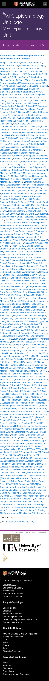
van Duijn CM (33, 435)
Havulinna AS (28, 132)
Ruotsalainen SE (22, 205)
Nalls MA (15, 374)
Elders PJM (21, 292)
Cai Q (31, 95)
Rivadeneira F (19, 496)
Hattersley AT (6, 315)
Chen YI (34, 275)
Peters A (6, 388)
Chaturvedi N (23, 275)
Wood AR (17, 513)
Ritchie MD (36, 400)
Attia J (29, 257)
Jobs (5, 648)
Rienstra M (16, 400)
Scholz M (22, 208)
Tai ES (7, 499)
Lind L (5, 356)
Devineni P (5, 112)
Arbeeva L (23, 86)
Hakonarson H (17, 313)
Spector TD (35, 420)
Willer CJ (4, 510)
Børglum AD (33, 266)
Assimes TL (20, 507)
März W (40, 362)
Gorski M (15, 129)
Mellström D (18, 368)
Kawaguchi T (30, 156)
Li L (35, 353)
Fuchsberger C (37, 121)
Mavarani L (42, 173)
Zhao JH (13, 249)
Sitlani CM (31, 211)
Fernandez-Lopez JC (30, 118)
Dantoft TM (33, 283)
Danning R (22, 106)
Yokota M (27, 452)
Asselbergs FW (7, 257)
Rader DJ (4, 394)
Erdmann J (20, 295)
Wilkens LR (25, 446)
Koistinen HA (17, 342)
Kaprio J (16, 333)
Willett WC (5, 449)
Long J (10, 167)
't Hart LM (38, 423)
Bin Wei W (16, 237)
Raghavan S (6, 68)
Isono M (3, 147)
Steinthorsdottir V (8, 217)
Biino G (3, 263)
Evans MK (30, 295)
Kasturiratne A (6, 156)
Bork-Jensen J (34, 89)
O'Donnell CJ (6, 496)
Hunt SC (24, 321)
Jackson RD (5, 327)
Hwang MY (25, 144)
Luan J (31, 167)
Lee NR (12, 353)
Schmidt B (31, 408)
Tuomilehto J (39, 429)
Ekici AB (6, 115)
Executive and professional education (20, 619)
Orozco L (33, 379)
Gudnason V (38, 310)
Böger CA (37, 263)
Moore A (4, 80)
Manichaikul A (6, 173)
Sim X (21, 80)
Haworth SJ (41, 132)
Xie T (20, 243)
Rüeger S (13, 80)
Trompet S (34, 225)
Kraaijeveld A (40, 345)
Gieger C (4, 304)
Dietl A (14, 112)
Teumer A (16, 222)
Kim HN (17, 158)
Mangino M (42, 170)
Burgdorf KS (5, 95)
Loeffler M (33, 356)
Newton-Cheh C (18, 377)
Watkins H (32, 443)
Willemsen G (37, 446)
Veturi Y (3, 234)
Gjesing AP (35, 127)
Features (7, 665)
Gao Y (16, 124)
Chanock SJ (10, 275)
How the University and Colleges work (20, 634)
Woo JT (33, 449)
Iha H (33, 144)
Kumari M (22, 347)
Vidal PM (21, 362)
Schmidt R (5, 411)
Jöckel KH (36, 327)
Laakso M (42, 347)
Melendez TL (28, 176)
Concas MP (25, 103)
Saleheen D (22, 406)
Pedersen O (5, 385)
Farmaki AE (5, 118)
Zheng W (17, 455)
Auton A (30, 507)
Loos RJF (17, 502)
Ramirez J (37, 199)
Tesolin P (7, 222)
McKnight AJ (40, 365)
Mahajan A (19, 170)
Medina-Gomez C (22, 77)
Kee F (2, 336)
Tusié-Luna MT (7, 432)
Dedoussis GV (24, 289)
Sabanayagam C (8, 406)
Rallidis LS (37, 394)
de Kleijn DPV (39, 286)
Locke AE (14, 510)
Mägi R (32, 359)
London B (43, 356)
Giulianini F (24, 127)
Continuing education (12, 616)
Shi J (4, 211)
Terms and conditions (12, 596)
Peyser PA (16, 388)
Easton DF (10, 292)
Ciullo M (32, 278)
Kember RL (42, 156)
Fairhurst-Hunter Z (33, 115)
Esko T (11, 507)
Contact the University (13, 588)
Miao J (16, 68)
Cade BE (16, 95)
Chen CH (25, 100)
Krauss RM (12, 347)
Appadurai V (11, 86)
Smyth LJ (33, 214)
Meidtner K (16, 176)
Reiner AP (28, 397)
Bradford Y (17, 92)
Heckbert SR (31, 315)
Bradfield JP (5, 92)
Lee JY (36, 161)
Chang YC (15, 100)
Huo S (16, 144)
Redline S (8, 397)
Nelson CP (26, 185)
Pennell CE (17, 385)
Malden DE (7, 77)
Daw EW (32, 106)
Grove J (24, 129)
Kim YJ (25, 158)
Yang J (40, 243)
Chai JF (31, 97)
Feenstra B (5, 298)
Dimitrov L (34, 112)
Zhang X (4, 249)
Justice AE (39, 499)
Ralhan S (26, 394)
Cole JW (41, 278)
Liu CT (25, 356)
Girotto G (13, 304)
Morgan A (29, 182)
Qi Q (39, 391)
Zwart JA (19, 458)
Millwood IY (27, 179)
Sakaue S (13, 65)
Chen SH (37, 71)
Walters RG (18, 504)
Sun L (19, 217)
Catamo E (22, 97)
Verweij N (42, 231)
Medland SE (5, 368)
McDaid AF (5, 176)
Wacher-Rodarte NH (19, 440)
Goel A (44, 127)
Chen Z (42, 275)
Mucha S (39, 182)
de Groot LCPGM (12, 286)
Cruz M (25, 281)
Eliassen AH (34, 292)
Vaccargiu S (8, 228)
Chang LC (5, 100)
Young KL (41, 504)
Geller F (30, 124)
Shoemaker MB (31, 414)
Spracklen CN (19, 71)
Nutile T (22, 190)
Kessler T (10, 336)
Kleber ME (34, 158)
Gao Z (23, 124)
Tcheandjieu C (31, 220)
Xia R (14, 243)
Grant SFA (7, 310)
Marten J (18, 173)
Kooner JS (42, 342)
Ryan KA (35, 205)
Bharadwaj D (40, 260)
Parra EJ (29, 382)
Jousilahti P (9, 330)
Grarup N (17, 310)
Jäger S (24, 147)
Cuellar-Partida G (8, 106)
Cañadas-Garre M (8, 97)
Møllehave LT (18, 182)
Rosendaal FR (11, 403)
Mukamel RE (6, 71)
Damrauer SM (20, 283)
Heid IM (15, 493)
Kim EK (17, 339)
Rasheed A (5, 202)
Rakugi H (27, 199)
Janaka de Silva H (8, 289)
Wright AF (42, 449)
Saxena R (12, 208)
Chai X (39, 97)
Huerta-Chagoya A (30, 141)
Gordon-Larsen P (31, 307)
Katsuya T (18, 156)
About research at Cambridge (16, 674)
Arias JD (24, 68)
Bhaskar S (34, 86)
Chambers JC (31, 272)
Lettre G (32, 510)
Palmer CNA (18, 382)
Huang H (7, 141)
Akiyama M (5, 83)
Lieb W (41, 353)
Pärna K (6, 193)
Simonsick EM (6, 417)
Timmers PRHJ (22, 225)
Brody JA (38, 92)
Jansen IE (33, 147)
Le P (23, 161)
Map (5, 639)
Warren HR (5, 237)
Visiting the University (13, 637)
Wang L (30, 234)
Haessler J (5, 132)
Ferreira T (4, 74)
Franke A (7, 301)
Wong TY (25, 449)
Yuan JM (37, 452)
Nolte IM (20, 188)
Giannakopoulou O (9, 127)
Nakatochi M (14, 185)
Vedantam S (14, 63)
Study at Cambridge (13, 602)
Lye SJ (13, 359)
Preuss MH (37, 196)
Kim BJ (10, 339)
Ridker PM (5, 400)
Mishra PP (38, 179)
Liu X (43, 164)
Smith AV (14, 214)
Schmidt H (41, 408)
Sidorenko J (36, 63)
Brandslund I (31, 269)
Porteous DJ (27, 388)
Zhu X (25, 455)
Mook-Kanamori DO (19, 371)
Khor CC (30, 336)
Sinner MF (4, 420)
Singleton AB (38, 417)
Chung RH (5, 103)
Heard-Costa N (12, 135)
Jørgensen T (38, 150)
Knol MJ (44, 158)
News (5, 642)
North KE (38, 502)
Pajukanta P (5, 382)
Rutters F (40, 403)
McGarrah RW (17, 365)
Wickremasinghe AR (31, 237)
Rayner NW (26, 202)
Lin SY (31, 164)
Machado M (36, 77)
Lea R (29, 161)
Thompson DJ (39, 222)
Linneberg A (15, 356)
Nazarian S (26, 374)
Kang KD (6, 333)
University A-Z (9, 585)
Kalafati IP (4, 153)
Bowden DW (18, 269)
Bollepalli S (5, 89)
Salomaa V (34, 406)
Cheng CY (5, 278)
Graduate (7, 611)
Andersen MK (38, 83)
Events (6, 645)
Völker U (23, 438)
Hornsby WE (32, 138)
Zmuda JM (34, 455)
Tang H (12, 426)
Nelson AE (37, 374)
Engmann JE (17, 115)
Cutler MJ (8, 283)
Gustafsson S (42, 129)
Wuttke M (6, 243)
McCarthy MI (25, 493)
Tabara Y (4, 426)
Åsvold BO (20, 257)
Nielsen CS (32, 377)
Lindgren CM (6, 502)
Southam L (43, 214)
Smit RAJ (4, 214)
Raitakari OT (15, 394)
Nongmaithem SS (33, 188)
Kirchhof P (35, 339)
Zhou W (29, 249)
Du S (2, 292)
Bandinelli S (5, 260)
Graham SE (34, 68)
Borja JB (44, 266)
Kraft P (3, 347)
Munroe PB (5, 374)
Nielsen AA (9, 188)
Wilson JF (15, 449)
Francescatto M (7, 121)
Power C (4, 391)
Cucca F (34, 281)
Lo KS (3, 167)
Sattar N (21, 408)
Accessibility (8, 591)
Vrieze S (29, 80)
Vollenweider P (35, 438)
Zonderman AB (7, 458)
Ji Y (24, 74)
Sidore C (21, 211)
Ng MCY (36, 493)
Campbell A (40, 95)
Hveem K (33, 321)
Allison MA (16, 83)
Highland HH (16, 74)
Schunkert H (28, 411)
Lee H (5, 353)
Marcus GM (10, 362)
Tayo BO (19, 220)
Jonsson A (27, 150)
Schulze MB (16, 411)
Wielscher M (5, 240)
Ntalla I (15, 190)
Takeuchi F (28, 217)
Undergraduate (10, 608)
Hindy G (34, 135)
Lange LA (4, 350)
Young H (6, 246)
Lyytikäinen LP (6, 170)
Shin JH (12, 211)
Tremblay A (18, 429)
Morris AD (34, 371)
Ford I (35, 298)
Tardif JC (21, 426)
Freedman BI (29, 301)
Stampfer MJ (6, 423)
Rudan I (31, 403)
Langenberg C (16, 350)
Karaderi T (32, 74)
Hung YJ (8, 144)
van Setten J (21, 231)
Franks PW (17, 301)
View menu (4, 4)
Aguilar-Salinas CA (9, 254)
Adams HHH (35, 252)
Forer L (44, 118)
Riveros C (37, 202)
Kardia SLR (26, 333)
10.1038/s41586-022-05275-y (19, 522)
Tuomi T (28, 429)
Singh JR (26, 417)
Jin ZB (28, 327)
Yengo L (4, 63)
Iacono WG (7, 324)
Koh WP (6, 342)
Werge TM (5, 446)
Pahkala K (43, 379)
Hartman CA (40, 313)
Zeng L (30, 246)
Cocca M (15, 103)
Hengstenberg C (7, 318)
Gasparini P (41, 301)
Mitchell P (4, 371)
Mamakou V (30, 170)
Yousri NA (16, 246)
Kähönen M (32, 330)
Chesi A (35, 100)
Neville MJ (5, 377)
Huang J (16, 141)
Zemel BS (7, 455)
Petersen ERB (27, 193)
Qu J (44, 391)
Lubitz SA (4, 359)
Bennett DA (17, 260)
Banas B (37, 257)
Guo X (32, 129)
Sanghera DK (10, 408)
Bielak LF (44, 86)
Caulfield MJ (18, 272)
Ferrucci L (27, 298)
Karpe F (36, 333)
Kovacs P (28, 345)
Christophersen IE (19, 278)
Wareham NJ (6, 443)
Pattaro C (38, 382)
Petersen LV (41, 193)
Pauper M (15, 193)
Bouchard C (5, 269)
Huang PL (4, 321)
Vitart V (14, 438)
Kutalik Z (32, 347)
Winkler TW (30, 504)
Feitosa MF (16, 298)
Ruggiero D (8, 205)
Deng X (40, 109)
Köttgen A (18, 345)
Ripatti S (26, 400)
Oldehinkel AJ (21, 379)
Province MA (30, 391)
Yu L (24, 246)
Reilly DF (19, 397)
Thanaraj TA (32, 426)
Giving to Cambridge (12, 651)
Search (45, 4)
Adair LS (24, 252)
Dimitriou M (23, 112)
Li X (12, 164)
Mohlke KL (28, 502)
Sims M (17, 417)
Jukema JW (21, 330)
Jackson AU (13, 147)
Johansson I (5, 150)
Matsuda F (5, 365)
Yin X (29, 71)
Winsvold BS (30, 240)
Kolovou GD (30, 342)
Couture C (36, 103)
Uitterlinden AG (22, 432)
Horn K (22, 138)
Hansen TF (16, 132)
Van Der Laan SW (23, 228)
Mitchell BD (41, 368)
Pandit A (31, 190)
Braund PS (28, 92)
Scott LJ (39, 411)
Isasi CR (38, 324)
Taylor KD (9, 220)
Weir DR (42, 443)
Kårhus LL (33, 153)
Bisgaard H (13, 263)
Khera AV (20, 336)
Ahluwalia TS (40, 80)
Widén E (15, 446)
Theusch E (27, 222)
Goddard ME (24, 304)
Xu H (9, 452)
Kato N (44, 333)
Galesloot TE (6, 124)
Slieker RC (42, 211)
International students (12, 614)
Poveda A (26, 196)
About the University (13, 628)
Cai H (24, 95)
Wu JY (3, 452)
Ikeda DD (41, 144)
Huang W (14, 321)
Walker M (33, 440)
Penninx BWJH (31, 385)
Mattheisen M (29, 173)
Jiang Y (41, 65)
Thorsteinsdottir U (35, 496)
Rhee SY (38, 397)
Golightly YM (37, 304)
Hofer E (3, 138)
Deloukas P (28, 499)
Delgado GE (8, 109)
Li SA (6, 164)
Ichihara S (18, 324)
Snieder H (24, 420)
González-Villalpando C (11, 307)
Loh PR (3, 507)
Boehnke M (16, 499)
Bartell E (4, 65)
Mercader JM (41, 176)
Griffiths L (27, 310)
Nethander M (38, 185)
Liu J (38, 164)
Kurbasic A (5, 161)
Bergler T (28, 260)
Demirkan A (30, 109)
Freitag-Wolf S (22, 121)
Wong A (41, 240)
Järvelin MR (18, 327)
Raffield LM (16, 199)
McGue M (29, 365)
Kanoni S (23, 153)
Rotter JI (23, 403)
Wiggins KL (18, 240)
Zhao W (21, 249)
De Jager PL (26, 286)
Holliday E (13, 138)
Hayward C (18, 315)
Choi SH (44, 100)
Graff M (22, 65)
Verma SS (32, 231)
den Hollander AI (40, 289)
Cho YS (6, 493)
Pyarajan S (5, 199)
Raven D (15, 202)
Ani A (2, 86)
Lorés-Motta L (20, 167)
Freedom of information (13, 593)
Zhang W (38, 246)
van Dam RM (36, 432)
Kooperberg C (6, 345)
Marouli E (25, 63)
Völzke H (4, 440)
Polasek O (16, 196)
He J (2, 135)
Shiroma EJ (17, 414)
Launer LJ (29, 350)
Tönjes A (8, 429)
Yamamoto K (30, 243)
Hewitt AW (21, 318)
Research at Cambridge (14, 656)
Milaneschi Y (6, 179)
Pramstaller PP (16, 391)
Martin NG (31, 362)
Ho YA (42, 135)
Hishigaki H (32, 318)
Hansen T (29, 313)
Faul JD (15, 118)
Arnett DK (33, 254)
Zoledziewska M (11, 252)
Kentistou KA (6, 158)
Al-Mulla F (23, 254)
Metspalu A (30, 368)
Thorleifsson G (7, 225)
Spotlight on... (9, 671)
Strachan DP (27, 423)
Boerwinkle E (25, 263)
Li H (31, 353)
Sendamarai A (34, 208)
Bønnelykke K (6, 266)
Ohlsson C (9, 379)
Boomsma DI (20, 266)
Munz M (3, 185)
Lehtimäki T (22, 353)
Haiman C (4, 313)
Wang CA (12, 234)
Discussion (8, 668)
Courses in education (12, 622)
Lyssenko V (40, 167)
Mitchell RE (5, 182)
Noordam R (5, 190)
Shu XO (43, 414)
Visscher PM (29, 513)
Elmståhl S (9, 295)
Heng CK (42, 315)
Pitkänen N (5, 196)
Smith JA (23, 214)
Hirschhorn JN (42, 513)
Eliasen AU (32, 65)
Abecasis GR (41, 507)
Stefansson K (6, 504)
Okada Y (8, 513)
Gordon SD (5, 129)
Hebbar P (24, 135)
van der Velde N (18, 435)
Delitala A (19, 109)
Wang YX (43, 440)
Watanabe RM (19, 443)
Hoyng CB (43, 318)
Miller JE (17, 179)
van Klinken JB (7, 231)
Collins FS (5, 281)
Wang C (21, 234)
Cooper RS (16, 281)
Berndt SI (23, 510)
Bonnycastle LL (19, 89)
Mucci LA (44, 371)
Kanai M (14, 153)
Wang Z (38, 234)
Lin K (40, 74)
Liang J (18, 164)
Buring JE (7, 272)
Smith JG (14, 420)
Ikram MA (28, 324)
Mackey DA (22, 359)
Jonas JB (16, 150)
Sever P (7, 414)
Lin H (24, 164)
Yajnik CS (17, 452)
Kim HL (25, 339)
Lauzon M (15, 161)
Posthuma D (40, 388)
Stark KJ (17, 423)
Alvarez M (26, 83)
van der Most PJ (40, 228)
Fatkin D (40, 295)
